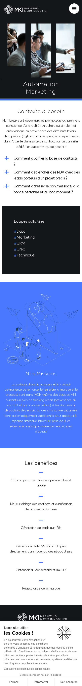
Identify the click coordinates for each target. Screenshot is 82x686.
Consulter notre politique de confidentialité (27, 668)
